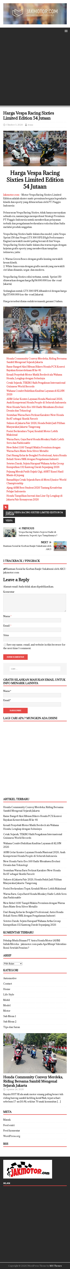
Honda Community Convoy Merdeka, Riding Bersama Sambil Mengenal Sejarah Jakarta (33, 1081)
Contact (7, 983)
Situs (6, 635)
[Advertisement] (35, 71)
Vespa (9, 520)
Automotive (10, 978)
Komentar (8, 591)
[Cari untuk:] (35, 669)
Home (6, 989)
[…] (59, 1101)
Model (7, 1005)
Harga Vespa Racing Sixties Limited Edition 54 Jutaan (34, 513)
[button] (65, 30)
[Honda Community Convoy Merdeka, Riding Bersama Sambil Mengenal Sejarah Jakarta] (35, 1071)
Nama (6, 616)
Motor (6, 1010)
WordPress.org (11, 1136)
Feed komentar (11, 1130)
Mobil (6, 1000)
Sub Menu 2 (9, 1021)
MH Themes (56, 1265)
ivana (30, 124)
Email (6, 625)
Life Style (8, 994)
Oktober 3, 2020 (14, 124)
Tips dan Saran (11, 1027)
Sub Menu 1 (9, 1016)
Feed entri (9, 1125)
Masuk (7, 1119)
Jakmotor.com (11, 194)
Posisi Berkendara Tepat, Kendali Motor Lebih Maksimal (34, 888)
